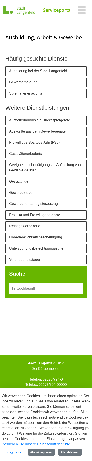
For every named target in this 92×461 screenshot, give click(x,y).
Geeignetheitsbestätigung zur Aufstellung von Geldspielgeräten (45, 167)
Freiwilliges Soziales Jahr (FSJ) (34, 142)
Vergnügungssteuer (24, 259)
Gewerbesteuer (21, 192)
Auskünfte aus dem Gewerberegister (38, 131)
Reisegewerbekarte (24, 226)
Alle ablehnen (69, 452)
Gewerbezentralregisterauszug (33, 204)
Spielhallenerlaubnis (25, 93)
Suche (17, 274)
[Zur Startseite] (19, 10)
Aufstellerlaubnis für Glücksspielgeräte (39, 120)
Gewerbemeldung (23, 82)
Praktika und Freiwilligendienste (34, 215)
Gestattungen (19, 181)
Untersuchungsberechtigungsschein (37, 248)
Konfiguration (13, 452)
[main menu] (82, 10)
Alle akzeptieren (41, 452)
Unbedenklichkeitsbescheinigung (35, 237)
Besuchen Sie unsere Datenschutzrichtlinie (36, 444)
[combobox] (46, 288)
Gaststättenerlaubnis (25, 154)
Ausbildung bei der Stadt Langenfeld (38, 71)
